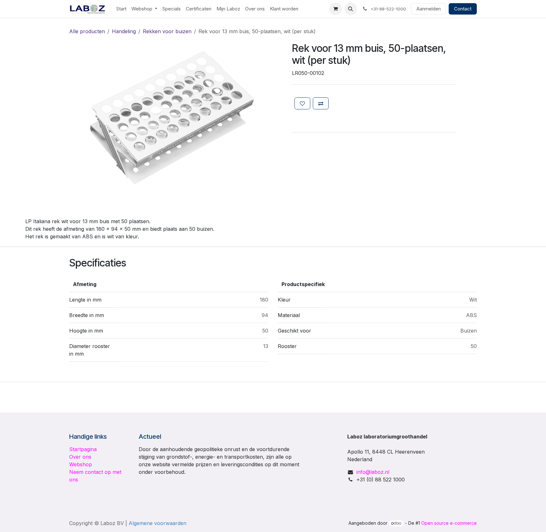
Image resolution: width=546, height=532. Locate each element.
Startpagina (83, 449)
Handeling (124, 31)
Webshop (80, 464)
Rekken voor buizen (167, 31)
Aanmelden (428, 9)
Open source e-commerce (449, 523)
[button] (350, 9)
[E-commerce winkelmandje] (335, 9)
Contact (462, 9)
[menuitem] (121, 9)
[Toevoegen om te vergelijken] (321, 103)
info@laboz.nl (372, 472)
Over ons (80, 457)
